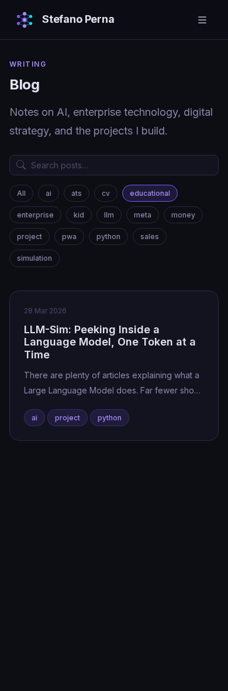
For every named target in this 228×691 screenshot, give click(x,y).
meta (142, 214)
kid (79, 214)
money (183, 214)
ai (48, 193)
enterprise (35, 214)
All (21, 193)
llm (109, 214)
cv (106, 193)
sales (149, 236)
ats (76, 193)
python (108, 236)
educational (150, 193)
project (29, 236)
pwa (69, 236)
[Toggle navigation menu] (202, 20)
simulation (34, 258)
